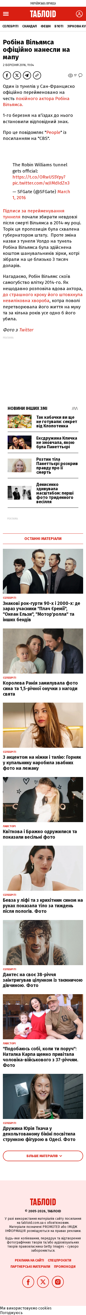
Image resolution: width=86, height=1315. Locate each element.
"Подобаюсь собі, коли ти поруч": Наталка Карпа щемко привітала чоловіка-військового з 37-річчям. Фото (40, 1057)
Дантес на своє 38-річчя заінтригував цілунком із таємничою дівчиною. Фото (43, 980)
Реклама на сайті (29, 1260)
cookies (45, 1308)
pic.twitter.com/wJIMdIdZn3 (41, 183)
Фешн (46, 26)
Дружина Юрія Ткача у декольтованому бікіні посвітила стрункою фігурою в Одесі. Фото (39, 1134)
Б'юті (58, 26)
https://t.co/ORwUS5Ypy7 (38, 177)
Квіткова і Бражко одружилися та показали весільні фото (40, 834)
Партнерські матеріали (30, 1267)
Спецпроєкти (59, 1260)
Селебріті (10, 26)
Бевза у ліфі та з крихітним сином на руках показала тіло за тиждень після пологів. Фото (43, 905)
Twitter (26, 330)
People (53, 132)
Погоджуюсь (11, 1312)
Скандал (29, 26)
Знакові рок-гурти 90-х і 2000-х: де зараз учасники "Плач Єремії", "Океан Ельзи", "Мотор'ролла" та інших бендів (41, 611)
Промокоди (64, 1267)
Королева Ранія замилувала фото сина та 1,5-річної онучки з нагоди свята (40, 688)
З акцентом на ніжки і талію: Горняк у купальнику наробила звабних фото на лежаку (42, 762)
